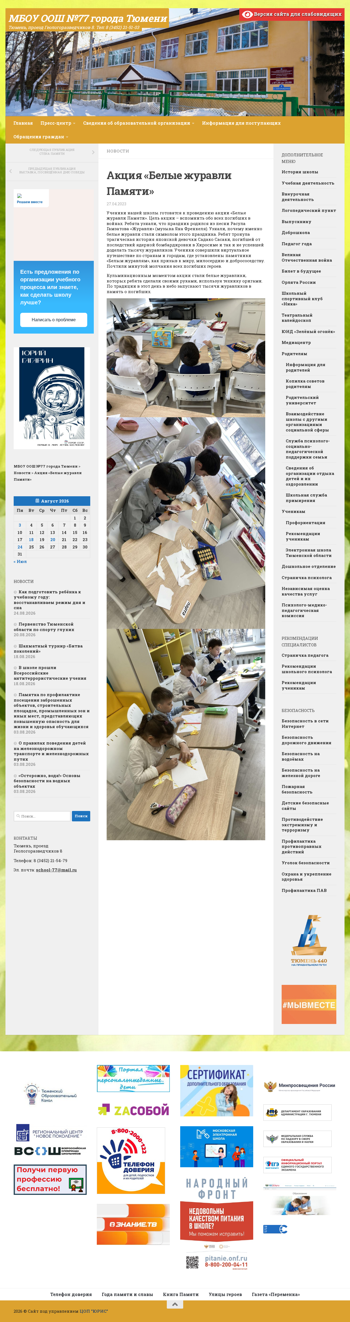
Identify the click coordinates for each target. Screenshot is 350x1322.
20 (52, 539)
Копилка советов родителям (305, 383)
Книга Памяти (181, 1294)
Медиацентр (296, 342)
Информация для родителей (305, 367)
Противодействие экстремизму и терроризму (302, 824)
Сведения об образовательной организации (136, 123)
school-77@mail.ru (56, 869)
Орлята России (299, 282)
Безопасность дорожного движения (306, 739)
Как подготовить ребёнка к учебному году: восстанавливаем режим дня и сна (49, 600)
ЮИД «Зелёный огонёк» (308, 331)
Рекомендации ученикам (303, 536)
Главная (23, 123)
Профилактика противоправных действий (302, 846)
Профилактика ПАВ (304, 890)
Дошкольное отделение (309, 566)
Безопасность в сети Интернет (305, 723)
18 (31, 539)
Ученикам (293, 511)
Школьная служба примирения (306, 497)
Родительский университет (302, 400)
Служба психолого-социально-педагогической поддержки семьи (308, 449)
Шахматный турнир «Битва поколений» (48, 648)
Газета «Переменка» (276, 1294)
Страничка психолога (307, 577)
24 (20, 547)
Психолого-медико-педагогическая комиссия (304, 610)
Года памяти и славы (127, 1294)
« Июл (20, 561)
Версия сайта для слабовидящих (297, 14)
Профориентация (305, 522)
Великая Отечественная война (307, 257)
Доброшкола (296, 232)
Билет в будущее (301, 271)
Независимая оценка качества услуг (306, 591)
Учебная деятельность (308, 183)
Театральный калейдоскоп (297, 317)
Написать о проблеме (54, 319)
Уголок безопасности (306, 862)
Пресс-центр (55, 123)
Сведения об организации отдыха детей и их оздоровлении (310, 476)
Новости (118, 151)
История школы (300, 171)
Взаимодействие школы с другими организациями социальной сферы (307, 422)
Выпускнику (296, 221)
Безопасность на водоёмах (301, 756)
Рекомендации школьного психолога (307, 668)
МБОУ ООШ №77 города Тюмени (87, 18)
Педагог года (297, 243)
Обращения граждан (38, 136)
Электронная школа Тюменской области (309, 552)
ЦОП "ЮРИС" (94, 1311)
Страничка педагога (305, 655)
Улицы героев (225, 1294)
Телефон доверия (71, 1294)
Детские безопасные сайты (305, 805)
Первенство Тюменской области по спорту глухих (44, 626)
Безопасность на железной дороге (301, 772)
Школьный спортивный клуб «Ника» (302, 298)
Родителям (294, 353)
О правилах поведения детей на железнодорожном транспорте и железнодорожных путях (51, 751)
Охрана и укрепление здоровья (306, 876)
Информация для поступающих (241, 123)
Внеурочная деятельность (298, 196)
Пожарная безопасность (297, 789)
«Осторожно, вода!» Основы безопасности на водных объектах (47, 781)
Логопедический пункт (309, 210)
